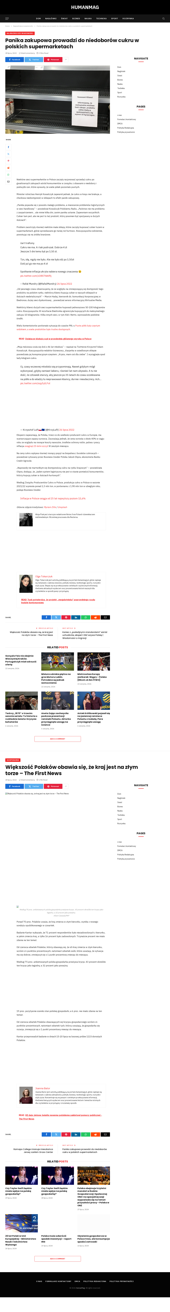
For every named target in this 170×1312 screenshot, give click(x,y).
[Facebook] (8, 147)
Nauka (88, 18)
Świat (64, 18)
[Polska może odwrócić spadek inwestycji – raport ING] (57, 1223)
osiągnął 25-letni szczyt (36, 446)
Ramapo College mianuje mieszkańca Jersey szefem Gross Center (33, 1151)
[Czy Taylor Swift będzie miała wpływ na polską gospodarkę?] (21, 1176)
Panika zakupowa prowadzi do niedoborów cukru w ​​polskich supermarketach (84, 1151)
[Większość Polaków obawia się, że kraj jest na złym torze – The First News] (57, 826)
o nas (119, 115)
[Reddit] (8, 168)
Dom (38, 18)
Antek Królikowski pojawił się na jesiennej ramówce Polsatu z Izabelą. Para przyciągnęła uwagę (93, 717)
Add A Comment (57, 739)
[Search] (163, 19)
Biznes (76, 18)
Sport (114, 18)
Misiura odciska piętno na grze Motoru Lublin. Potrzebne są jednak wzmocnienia (56, 678)
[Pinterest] (8, 161)
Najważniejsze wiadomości (20, 33)
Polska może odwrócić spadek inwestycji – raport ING (56, 1239)
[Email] (8, 182)
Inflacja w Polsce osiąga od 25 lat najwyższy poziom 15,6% (53, 498)
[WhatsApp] (8, 175)
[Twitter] (8, 154)
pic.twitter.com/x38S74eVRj (35, 275)
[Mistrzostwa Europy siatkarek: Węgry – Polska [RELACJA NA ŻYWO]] (93, 661)
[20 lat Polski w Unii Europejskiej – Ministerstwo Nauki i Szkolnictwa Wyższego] (21, 1223)
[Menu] (7, 19)
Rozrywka (128, 18)
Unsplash (62, 507)
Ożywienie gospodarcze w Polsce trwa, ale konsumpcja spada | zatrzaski (93, 1239)
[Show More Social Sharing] (65, 59)
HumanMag (80, 1288)
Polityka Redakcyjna (125, 128)
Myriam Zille (50, 507)
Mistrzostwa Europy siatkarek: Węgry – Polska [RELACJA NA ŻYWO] (92, 677)
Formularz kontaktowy (126, 119)
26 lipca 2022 (64, 283)
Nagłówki (51, 18)
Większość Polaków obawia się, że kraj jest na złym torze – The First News (31, 634)
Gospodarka (13, 760)
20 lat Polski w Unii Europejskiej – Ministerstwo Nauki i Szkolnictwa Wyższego (20, 1240)
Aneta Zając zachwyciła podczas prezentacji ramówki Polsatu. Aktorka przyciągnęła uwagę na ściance (56, 719)
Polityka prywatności (126, 132)
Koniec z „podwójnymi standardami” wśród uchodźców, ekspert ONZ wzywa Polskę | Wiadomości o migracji (84, 635)
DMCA (119, 123)
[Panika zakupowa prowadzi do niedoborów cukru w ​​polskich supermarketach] (57, 100)
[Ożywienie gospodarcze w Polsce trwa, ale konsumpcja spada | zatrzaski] (93, 1223)
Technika (101, 18)
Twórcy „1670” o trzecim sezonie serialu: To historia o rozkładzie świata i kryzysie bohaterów (21, 717)
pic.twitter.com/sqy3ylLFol (35, 383)
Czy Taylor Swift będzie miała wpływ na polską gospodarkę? (18, 1191)
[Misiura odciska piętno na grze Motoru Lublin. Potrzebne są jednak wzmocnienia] (57, 661)
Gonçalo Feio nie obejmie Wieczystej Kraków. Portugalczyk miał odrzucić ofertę (21, 660)
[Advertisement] (65, 157)
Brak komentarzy (28, 53)
